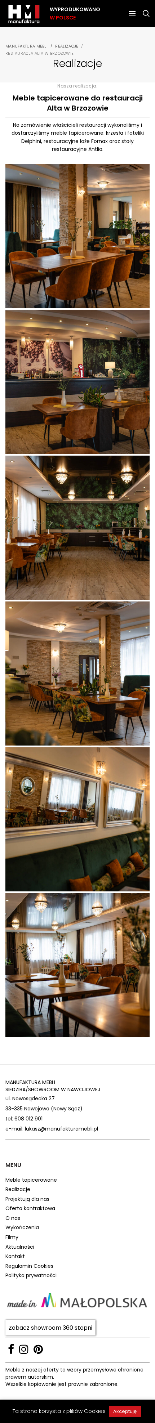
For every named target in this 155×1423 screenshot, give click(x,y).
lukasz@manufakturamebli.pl (61, 1128)
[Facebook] (11, 1349)
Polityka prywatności (31, 1275)
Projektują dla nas (27, 1199)
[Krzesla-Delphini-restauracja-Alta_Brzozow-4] (77, 382)
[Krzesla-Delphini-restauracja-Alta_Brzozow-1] (77, 965)
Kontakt (15, 1256)
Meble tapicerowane (31, 1180)
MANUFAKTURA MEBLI (26, 46)
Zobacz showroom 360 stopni (50, 1328)
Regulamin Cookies (29, 1266)
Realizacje (66, 46)
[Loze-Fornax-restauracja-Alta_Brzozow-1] (77, 819)
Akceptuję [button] (125, 1411)
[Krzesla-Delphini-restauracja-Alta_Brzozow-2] (77, 673)
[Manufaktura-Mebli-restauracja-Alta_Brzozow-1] (77, 528)
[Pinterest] (38, 1349)
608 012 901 (28, 1118)
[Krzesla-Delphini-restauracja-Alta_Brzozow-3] (77, 236)
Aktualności (19, 1247)
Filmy (11, 1237)
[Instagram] (24, 1349)
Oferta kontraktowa (30, 1208)
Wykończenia (22, 1227)
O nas (12, 1218)
